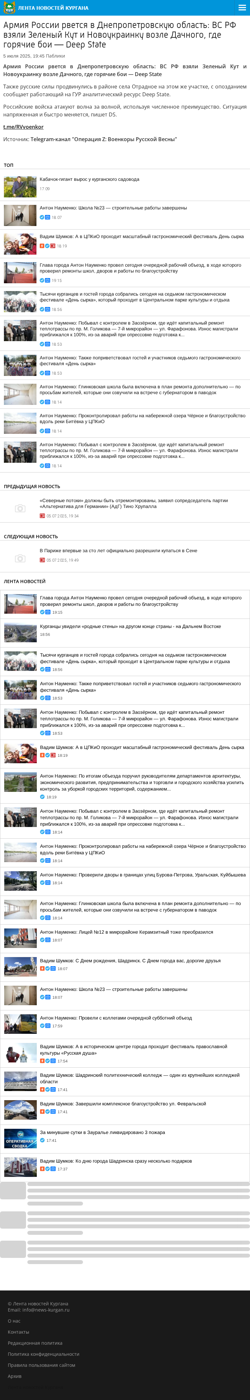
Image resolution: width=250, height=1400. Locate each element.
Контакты (18, 1332)
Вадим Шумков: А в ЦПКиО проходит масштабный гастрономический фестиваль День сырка (142, 236)
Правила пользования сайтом (41, 1365)
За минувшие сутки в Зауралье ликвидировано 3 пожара (102, 1132)
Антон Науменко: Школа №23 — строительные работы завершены (113, 207)
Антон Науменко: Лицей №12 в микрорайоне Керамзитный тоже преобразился (126, 932)
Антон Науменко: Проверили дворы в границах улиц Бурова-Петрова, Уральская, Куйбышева (143, 874)
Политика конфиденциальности (43, 1354)
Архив (14, 1376)
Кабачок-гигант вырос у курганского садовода (89, 179)
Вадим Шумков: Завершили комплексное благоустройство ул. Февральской (123, 1103)
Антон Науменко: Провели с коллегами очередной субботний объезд (116, 1017)
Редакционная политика (35, 1343)
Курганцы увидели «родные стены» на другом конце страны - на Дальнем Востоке (130, 626)
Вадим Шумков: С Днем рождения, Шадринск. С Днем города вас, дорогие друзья (130, 960)
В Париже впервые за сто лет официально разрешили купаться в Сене (118, 550)
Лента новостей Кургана (35, 1387)
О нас (14, 1321)
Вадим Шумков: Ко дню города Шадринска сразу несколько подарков (116, 1161)
